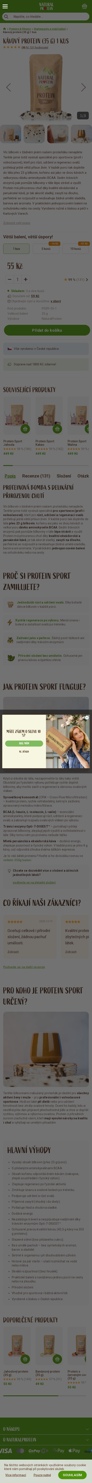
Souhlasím (72, 1475)
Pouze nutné (42, 1475)
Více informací (15, 1475)
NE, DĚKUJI (24, 751)
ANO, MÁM (24, 744)
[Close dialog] (87, 717)
